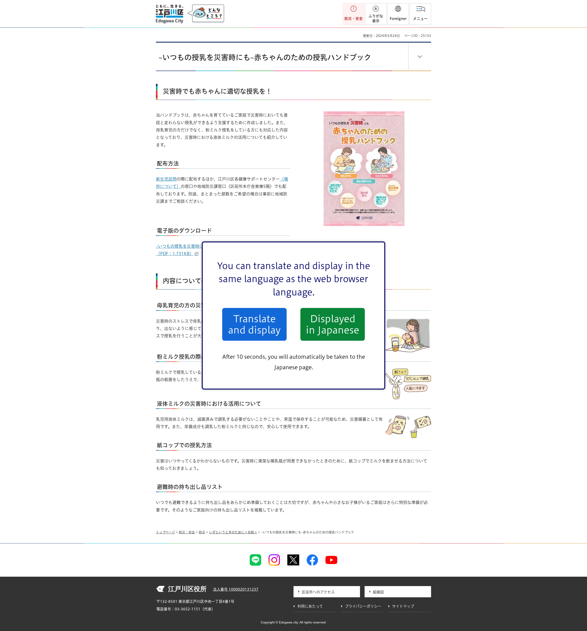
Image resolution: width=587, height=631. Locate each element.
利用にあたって (310, 606)
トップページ (165, 532)
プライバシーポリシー (363, 606)
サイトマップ (403, 606)
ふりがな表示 (375, 18)
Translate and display (254, 324)
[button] (398, 14)
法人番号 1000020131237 (235, 589)
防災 (202, 532)
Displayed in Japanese (332, 324)
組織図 (378, 592)
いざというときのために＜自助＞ (233, 532)
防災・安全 (187, 532)
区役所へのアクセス (318, 592)
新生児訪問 (166, 179)
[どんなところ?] (205, 14)
